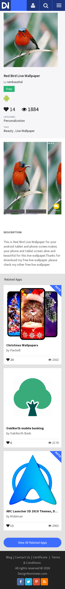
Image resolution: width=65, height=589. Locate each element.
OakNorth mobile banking (25, 428)
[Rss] (44, 581)
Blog (9, 557)
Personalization (14, 121)
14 (12, 107)
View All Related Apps (32, 542)
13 (12, 525)
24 (12, 359)
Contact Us (22, 557)
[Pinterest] (36, 581)
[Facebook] (20, 581)
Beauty (8, 131)
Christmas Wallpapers (22, 345)
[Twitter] (28, 581)
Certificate (40, 557)
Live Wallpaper (25, 131)
